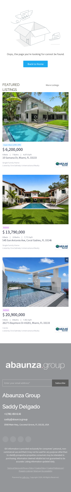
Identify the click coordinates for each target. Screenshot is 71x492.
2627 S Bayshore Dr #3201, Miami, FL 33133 (26, 322)
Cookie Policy (40, 468)
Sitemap (37, 471)
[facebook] (5, 439)
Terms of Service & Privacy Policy (20, 468)
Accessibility (47, 471)
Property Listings (26, 471)
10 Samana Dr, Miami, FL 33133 (19, 157)
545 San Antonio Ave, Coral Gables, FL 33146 (27, 240)
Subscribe (60, 383)
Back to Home (36, 64)
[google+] (28, 439)
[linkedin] (13, 439)
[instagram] (21, 439)
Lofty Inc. (26, 477)
